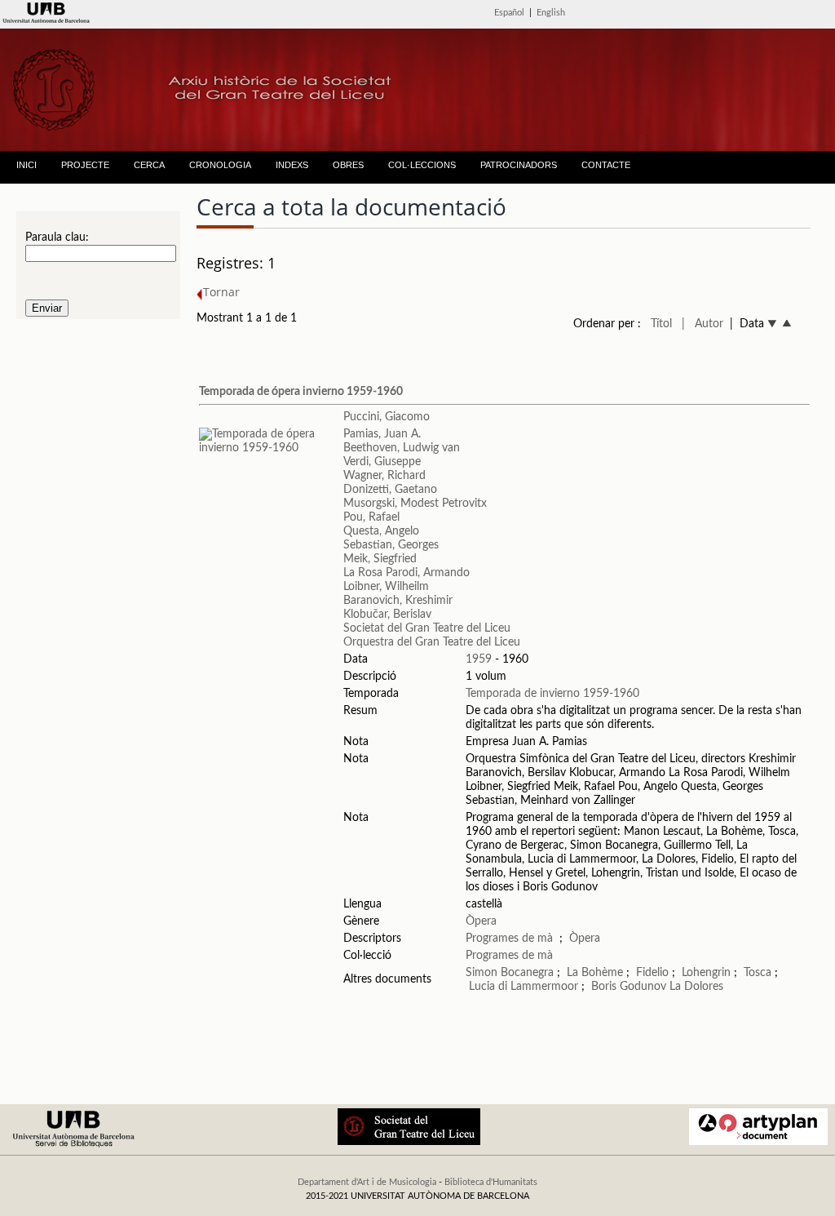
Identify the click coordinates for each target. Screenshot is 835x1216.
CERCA (149, 165)
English (551, 12)
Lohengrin (706, 973)
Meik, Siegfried (380, 559)
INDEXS (292, 165)
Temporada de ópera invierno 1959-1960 (301, 391)
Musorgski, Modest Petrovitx (415, 503)
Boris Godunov (628, 986)
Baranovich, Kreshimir (398, 600)
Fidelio (652, 973)
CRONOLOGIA (220, 165)
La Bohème (595, 973)
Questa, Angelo (381, 531)
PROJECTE (85, 165)
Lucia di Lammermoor (525, 986)
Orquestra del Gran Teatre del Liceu (431, 642)
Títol (661, 324)
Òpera (481, 921)
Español (509, 12)
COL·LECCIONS (422, 165)
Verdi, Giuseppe (382, 462)
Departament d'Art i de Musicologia (367, 1182)
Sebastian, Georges (391, 545)
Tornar (221, 292)
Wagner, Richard (384, 476)
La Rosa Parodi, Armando (406, 573)
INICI (26, 165)
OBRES (348, 165)
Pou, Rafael (371, 517)
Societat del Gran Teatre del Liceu (426, 628)
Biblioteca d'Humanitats (490, 1182)
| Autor (702, 324)
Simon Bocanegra (510, 973)
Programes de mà (509, 938)
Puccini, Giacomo (386, 417)
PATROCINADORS (518, 165)
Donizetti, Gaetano (390, 489)
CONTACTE (605, 165)
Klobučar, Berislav (387, 614)
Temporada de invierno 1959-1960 (552, 693)
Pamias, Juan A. (382, 434)
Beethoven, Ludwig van (401, 448)
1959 (479, 659)
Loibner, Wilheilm (386, 586)
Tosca (757, 973)
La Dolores (696, 986)
